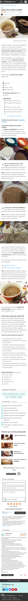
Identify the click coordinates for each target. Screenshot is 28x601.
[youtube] (12, 589)
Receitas (2, 5)
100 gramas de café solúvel (13, 107)
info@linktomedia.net (7, 525)
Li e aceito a (7, 513)
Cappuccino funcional (9, 265)
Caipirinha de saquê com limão (10, 411)
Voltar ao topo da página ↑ (14, 581)
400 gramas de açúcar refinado (14, 109)
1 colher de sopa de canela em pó (13, 113)
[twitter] (6, 589)
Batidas (20, 397)
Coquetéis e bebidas (9, 5)
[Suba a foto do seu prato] (19, 473)
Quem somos (20, 595)
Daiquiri (4, 394)
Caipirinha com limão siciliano (10, 423)
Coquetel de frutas (13, 394)
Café (15, 5)
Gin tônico (22, 394)
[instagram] (9, 589)
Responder (11, 575)
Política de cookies (16, 599)
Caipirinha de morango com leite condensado (14, 413)
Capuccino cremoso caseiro (19, 444)
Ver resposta (4, 575)
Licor (7, 397)
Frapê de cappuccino (19, 435)
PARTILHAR (21, 2)
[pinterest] (15, 589)
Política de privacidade (6, 599)
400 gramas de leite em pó (13, 101)
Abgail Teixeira (7, 14)
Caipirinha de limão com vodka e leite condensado (12, 419)
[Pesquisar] (26, 2)
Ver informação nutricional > (14, 116)
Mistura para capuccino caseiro (19, 452)
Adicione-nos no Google (21, 41)
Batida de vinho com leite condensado (12, 406)
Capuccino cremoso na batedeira (12, 268)
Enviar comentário (20, 513)
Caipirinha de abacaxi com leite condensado (14, 416)
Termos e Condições (13, 597)
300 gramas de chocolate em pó (13, 104)
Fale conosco (4, 597)
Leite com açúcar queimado (10, 408)
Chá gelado (13, 397)
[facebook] (3, 589)
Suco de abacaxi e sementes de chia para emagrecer (13, 426)
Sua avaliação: (14, 506)
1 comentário (19, 12)
